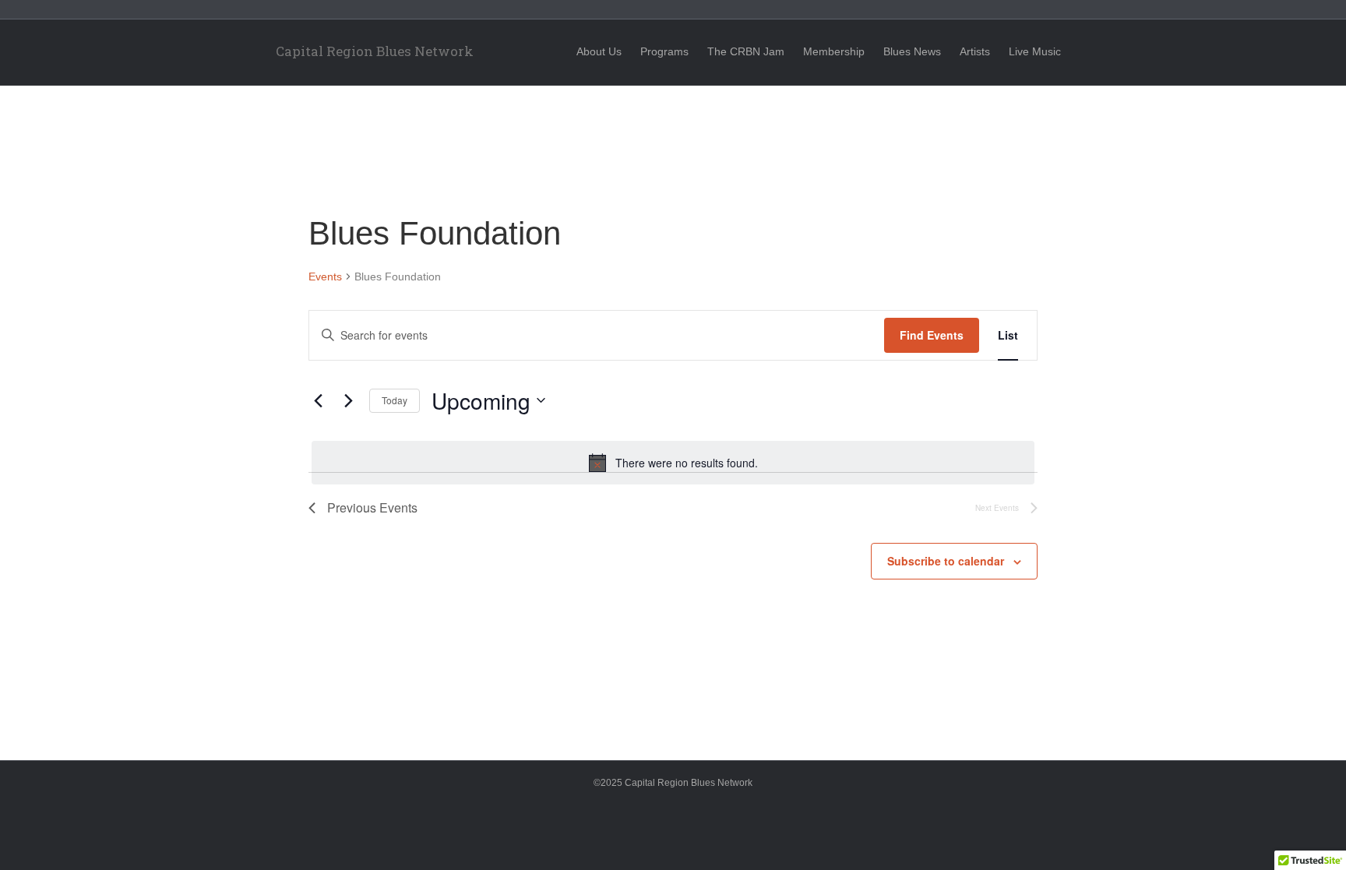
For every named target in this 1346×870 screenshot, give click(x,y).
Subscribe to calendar (945, 561)
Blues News (912, 51)
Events (325, 276)
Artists (975, 51)
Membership (834, 51)
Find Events (932, 335)
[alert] (673, 462)
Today (394, 400)
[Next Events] (348, 400)
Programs (664, 51)
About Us (599, 51)
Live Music (1035, 51)
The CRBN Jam (745, 51)
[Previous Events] (317, 400)
